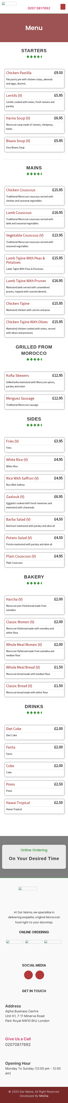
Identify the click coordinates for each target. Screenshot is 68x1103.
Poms (10, 784)
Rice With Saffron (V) (22, 478)
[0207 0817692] (29, 4)
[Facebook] (28, 975)
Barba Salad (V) (18, 519)
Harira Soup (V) (18, 118)
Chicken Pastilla (19, 72)
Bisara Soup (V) (18, 140)
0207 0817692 (39, 8)
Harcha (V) (14, 599)
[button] (63, 7)
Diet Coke (13, 728)
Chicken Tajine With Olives (27, 321)
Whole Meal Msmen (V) (24, 644)
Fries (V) (12, 441)
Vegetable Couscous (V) (25, 235)
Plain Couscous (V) (21, 556)
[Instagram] (39, 975)
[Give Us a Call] (8, 1033)
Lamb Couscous (19, 212)
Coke (10, 765)
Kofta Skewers (17, 375)
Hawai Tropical (18, 802)
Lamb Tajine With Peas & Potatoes (25, 260)
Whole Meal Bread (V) (23, 667)
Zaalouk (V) (15, 496)
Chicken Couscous (20, 189)
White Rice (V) (17, 459)
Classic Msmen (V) (20, 621)
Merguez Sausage (20, 398)
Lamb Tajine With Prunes (26, 280)
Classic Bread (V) (19, 685)
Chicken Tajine (17, 303)
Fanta (10, 747)
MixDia (43, 1096)
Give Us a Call (18, 1039)
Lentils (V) (14, 95)
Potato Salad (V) (19, 537)
